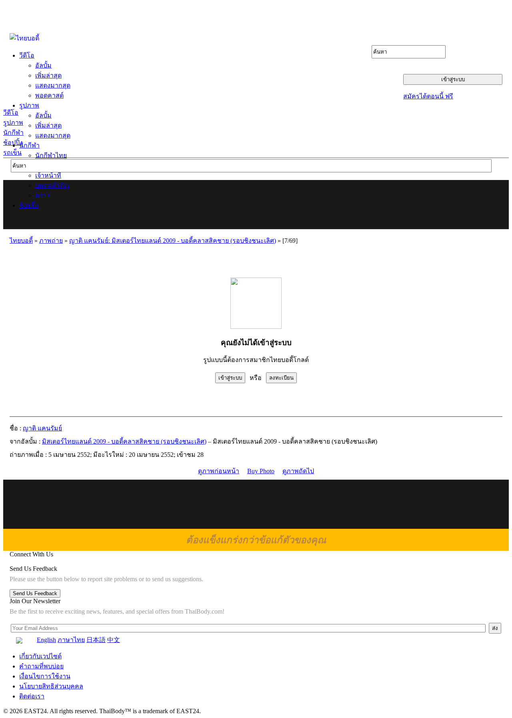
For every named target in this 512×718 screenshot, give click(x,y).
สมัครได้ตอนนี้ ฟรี (428, 96)
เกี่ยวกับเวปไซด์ (40, 656)
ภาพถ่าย (51, 240)
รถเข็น (12, 152)
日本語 (96, 639)
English (46, 639)
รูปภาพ (13, 122)
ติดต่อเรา (31, 696)
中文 (113, 639)
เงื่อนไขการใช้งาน (44, 676)
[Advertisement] (256, 204)
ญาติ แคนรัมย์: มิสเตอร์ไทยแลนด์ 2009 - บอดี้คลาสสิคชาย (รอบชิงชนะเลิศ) (172, 240)
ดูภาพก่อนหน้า (218, 471)
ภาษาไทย (71, 639)
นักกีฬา (13, 132)
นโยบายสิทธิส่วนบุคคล (51, 686)
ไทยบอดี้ (21, 240)
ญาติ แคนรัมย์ (42, 428)
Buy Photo (260, 471)
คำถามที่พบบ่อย (41, 666)
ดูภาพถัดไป (298, 471)
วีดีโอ (10, 112)
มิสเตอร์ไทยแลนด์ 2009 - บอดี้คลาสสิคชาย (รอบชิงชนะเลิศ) (124, 441)
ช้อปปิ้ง (13, 142)
